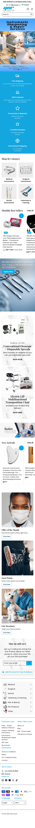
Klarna (4, 755)
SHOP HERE (17, 412)
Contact (5, 760)
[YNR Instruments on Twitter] (13, 780)
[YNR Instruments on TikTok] (17, 780)
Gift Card (5, 742)
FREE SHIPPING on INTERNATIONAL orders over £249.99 (17, 3)
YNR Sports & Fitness (25, 734)
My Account (6, 745)
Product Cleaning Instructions (8, 732)
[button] (13, 69)
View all (30, 210)
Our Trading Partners (9, 757)
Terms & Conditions (9, 752)
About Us (21, 726)
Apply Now (8, 271)
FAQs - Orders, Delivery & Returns (8, 727)
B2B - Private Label (24, 731)
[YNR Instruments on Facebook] (6, 780)
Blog (19, 728)
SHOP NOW (17, 359)
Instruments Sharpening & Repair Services (9, 737)
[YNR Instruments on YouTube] (10, 780)
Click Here (6, 536)
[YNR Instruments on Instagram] (3, 780)
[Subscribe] (29, 663)
